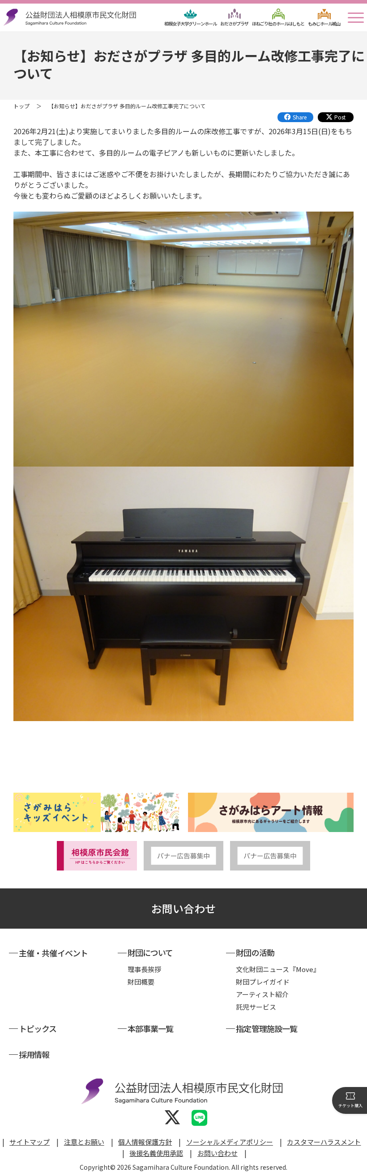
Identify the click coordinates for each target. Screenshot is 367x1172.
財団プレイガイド (263, 981)
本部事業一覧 (151, 1028)
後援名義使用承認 (156, 1153)
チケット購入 (350, 1105)
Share (300, 117)
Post (340, 117)
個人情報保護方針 (145, 1142)
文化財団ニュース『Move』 (278, 969)
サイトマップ (29, 1142)
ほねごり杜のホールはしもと (278, 23)
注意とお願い (84, 1142)
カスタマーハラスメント (324, 1142)
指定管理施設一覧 (266, 1028)
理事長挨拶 (144, 969)
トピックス (38, 1028)
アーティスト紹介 (262, 994)
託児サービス (256, 1006)
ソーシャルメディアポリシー (229, 1142)
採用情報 (34, 1054)
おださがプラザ (234, 23)
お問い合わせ (183, 908)
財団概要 (141, 981)
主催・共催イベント (53, 953)
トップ (21, 106)
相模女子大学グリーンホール (190, 23)
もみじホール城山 (324, 23)
